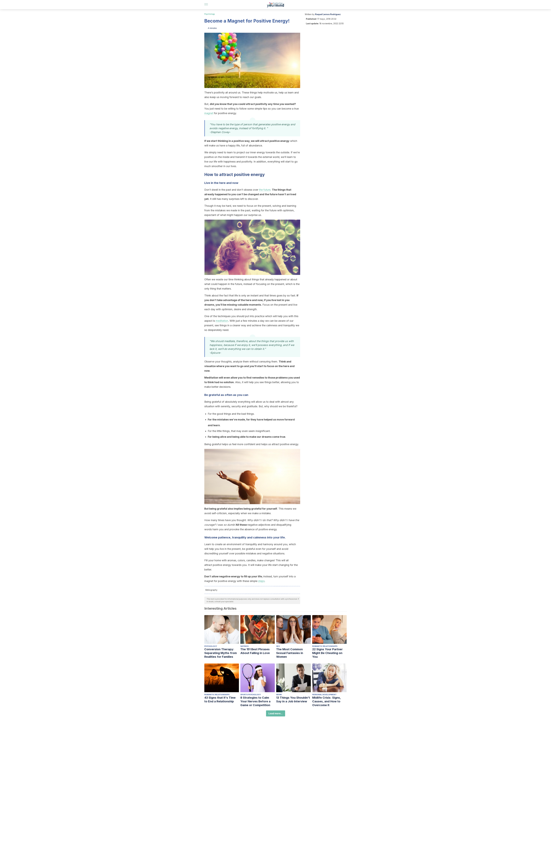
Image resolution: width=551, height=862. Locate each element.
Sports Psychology (250, 694)
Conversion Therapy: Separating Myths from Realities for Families (220, 653)
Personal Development (324, 694)
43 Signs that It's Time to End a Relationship (220, 699)
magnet (208, 113)
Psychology (209, 14)
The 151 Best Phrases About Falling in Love (255, 651)
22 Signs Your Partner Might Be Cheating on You (327, 653)
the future (264, 189)
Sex (278, 646)
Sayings (244, 646)
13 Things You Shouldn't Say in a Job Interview (293, 699)
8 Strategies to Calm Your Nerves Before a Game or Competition (255, 701)
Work (279, 694)
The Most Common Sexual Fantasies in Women (289, 653)
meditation (222, 320)
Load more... (275, 713)
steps (261, 581)
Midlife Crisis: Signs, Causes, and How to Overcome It (326, 701)
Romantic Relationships (324, 646)
